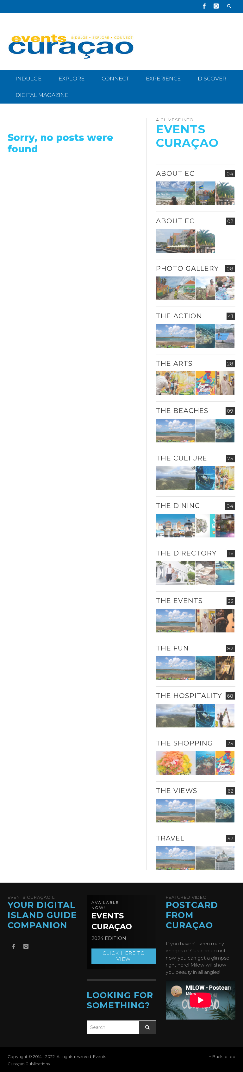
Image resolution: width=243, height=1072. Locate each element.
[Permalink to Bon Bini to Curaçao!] (205, 573)
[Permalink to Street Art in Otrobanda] (175, 288)
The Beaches (182, 411)
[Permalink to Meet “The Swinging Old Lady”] (224, 858)
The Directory (186, 553)
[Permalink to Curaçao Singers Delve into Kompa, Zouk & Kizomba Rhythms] (224, 620)
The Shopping (184, 743)
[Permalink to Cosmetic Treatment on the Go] (175, 573)
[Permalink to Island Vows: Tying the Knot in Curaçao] (224, 715)
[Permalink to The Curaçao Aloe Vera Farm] (205, 288)
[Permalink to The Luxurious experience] (224, 525)
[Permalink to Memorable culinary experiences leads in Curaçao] (175, 525)
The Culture (181, 458)
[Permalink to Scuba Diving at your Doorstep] (224, 573)
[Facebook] (204, 6)
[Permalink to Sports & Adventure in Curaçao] (175, 336)
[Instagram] (216, 6)
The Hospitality (189, 696)
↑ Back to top (222, 1056)
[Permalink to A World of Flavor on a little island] (175, 763)
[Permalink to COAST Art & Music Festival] (205, 525)
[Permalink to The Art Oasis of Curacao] (224, 383)
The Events (179, 601)
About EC (175, 173)
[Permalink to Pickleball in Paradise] (224, 336)
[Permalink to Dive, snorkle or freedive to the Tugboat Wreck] (205, 336)
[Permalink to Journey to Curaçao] (224, 193)
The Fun (172, 648)
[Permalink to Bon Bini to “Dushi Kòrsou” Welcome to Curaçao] (205, 193)
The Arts (174, 363)
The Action (179, 316)
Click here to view (124, 956)
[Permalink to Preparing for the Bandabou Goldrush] (205, 430)
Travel (170, 838)
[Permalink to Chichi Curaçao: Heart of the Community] (224, 288)
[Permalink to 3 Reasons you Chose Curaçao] (175, 241)
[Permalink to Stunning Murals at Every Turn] (175, 383)
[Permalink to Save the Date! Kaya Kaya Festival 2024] (205, 383)
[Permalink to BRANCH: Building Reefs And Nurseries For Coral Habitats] (205, 478)
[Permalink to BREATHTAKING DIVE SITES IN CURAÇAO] (205, 763)
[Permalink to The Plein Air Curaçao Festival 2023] (224, 668)
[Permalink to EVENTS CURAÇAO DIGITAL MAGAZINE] (175, 193)
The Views (176, 791)
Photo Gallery (187, 268)
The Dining (178, 506)
